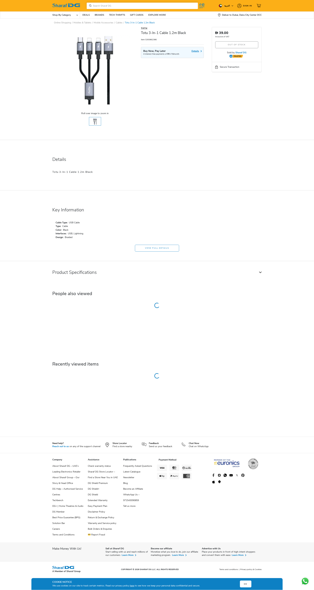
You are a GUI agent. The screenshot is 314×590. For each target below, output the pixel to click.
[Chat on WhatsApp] (305, 581)
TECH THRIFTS (117, 15)
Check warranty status (99, 466)
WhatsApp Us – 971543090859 (131, 497)
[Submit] (90, 6)
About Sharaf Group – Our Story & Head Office (65, 480)
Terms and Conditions (63, 534)
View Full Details (157, 248)
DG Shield (93, 494)
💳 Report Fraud (96, 534)
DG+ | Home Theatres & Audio (67, 506)
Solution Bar (58, 523)
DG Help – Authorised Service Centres (67, 491)
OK (245, 584)
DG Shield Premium (98, 483)
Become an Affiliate (133, 488)
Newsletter (128, 477)
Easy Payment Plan (97, 506)
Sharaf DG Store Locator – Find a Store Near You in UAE (103, 474)
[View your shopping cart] (259, 5)
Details (195, 51)
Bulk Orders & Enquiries (100, 528)
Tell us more (129, 506)
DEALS (86, 15)
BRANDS (99, 15)
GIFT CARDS (136, 15)
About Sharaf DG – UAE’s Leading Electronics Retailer (66, 468)
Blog (125, 483)
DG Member (58, 511)
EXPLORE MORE (157, 15)
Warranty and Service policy (102, 523)
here (132, 585)
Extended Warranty (97, 500)
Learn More (127, 555)
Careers (56, 528)
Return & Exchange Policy (101, 517)
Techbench (57, 500)
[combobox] (142, 6)
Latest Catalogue (131, 471)
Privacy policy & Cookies (251, 569)
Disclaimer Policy (96, 511)
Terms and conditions (228, 569)
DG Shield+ (93, 488)
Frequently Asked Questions (137, 466)
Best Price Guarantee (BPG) (66, 517)
